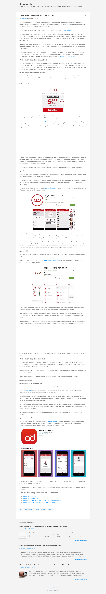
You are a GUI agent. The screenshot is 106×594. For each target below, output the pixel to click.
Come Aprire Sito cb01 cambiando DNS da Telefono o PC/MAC (40, 545)
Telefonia (50, 509)
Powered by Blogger (53, 587)
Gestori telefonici (29, 509)
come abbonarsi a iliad (69, 30)
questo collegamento (50, 188)
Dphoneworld (26, 4)
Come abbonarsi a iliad (29, 496)
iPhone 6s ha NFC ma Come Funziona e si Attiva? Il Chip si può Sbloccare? (44, 565)
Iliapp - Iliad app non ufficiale (52, 260)
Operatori (43, 509)
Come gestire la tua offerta (30, 498)
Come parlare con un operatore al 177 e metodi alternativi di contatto (42, 500)
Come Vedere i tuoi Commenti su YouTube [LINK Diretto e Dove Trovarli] (43, 526)
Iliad (37, 509)
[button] (86, 15)
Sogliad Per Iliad (52, 421)
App (21, 509)
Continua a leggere (80, 540)
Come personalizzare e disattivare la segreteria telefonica (39, 502)
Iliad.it (46, 122)
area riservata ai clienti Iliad (67, 56)
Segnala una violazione (53, 590)
